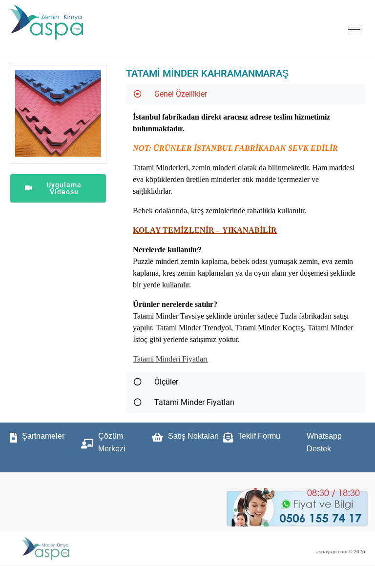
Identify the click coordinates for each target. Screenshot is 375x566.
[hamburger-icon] (354, 29)
